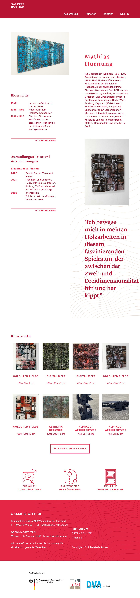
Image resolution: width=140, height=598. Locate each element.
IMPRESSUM (80, 528)
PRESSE (77, 537)
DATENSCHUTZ (82, 533)
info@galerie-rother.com (54, 524)
